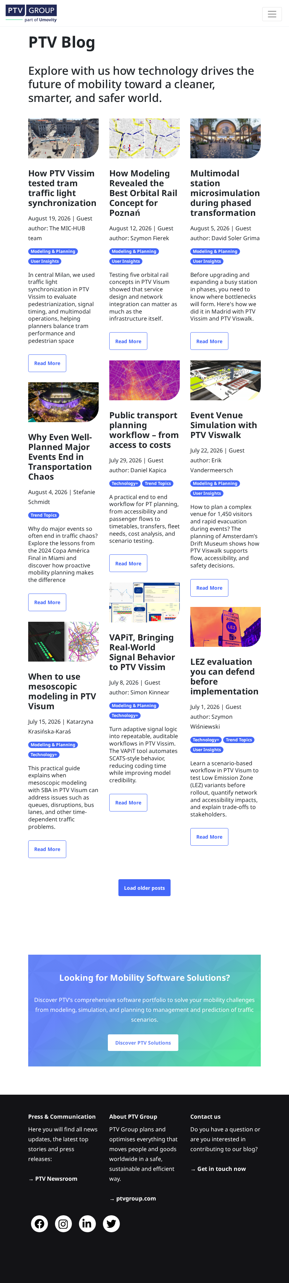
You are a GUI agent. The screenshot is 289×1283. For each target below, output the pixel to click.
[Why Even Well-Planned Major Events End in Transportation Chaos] (63, 402)
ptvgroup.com (136, 1198)
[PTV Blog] (31, 13)
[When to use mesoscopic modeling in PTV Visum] (63, 641)
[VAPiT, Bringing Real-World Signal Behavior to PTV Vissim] (144, 602)
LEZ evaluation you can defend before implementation (224, 676)
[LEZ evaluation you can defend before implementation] (225, 626)
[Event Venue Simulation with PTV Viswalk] (225, 380)
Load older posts (144, 887)
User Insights (45, 261)
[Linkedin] (87, 1223)
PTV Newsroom (56, 1178)
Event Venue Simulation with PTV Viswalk (223, 424)
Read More (47, 363)
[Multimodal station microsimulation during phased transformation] (225, 138)
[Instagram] (63, 1223)
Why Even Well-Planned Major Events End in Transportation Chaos (60, 456)
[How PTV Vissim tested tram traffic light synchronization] (63, 138)
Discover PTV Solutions (143, 1042)
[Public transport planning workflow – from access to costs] (144, 380)
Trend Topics (44, 515)
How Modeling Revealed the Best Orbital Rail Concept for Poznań (143, 192)
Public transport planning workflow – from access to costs (144, 429)
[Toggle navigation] (272, 14)
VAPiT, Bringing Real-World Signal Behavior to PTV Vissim (142, 652)
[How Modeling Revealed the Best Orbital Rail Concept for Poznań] (144, 138)
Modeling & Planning (53, 251)
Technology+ (125, 483)
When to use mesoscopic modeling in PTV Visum (62, 691)
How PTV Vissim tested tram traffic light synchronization (62, 187)
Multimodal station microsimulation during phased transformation (225, 192)
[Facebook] (39, 1223)
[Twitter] (111, 1223)
